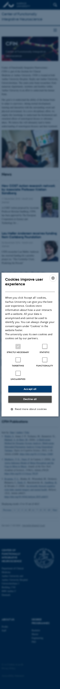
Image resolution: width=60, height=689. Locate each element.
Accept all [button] (30, 389)
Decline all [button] (30, 399)
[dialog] (30, 344)
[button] (30, 409)
